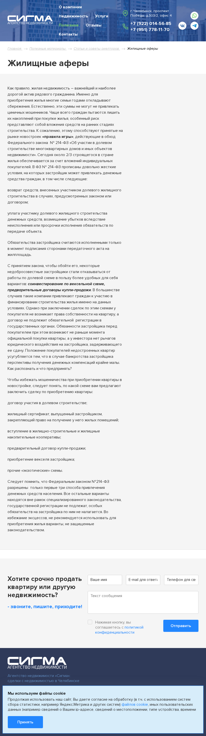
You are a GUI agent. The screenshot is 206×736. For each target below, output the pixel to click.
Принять (25, 722)
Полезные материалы (48, 48)
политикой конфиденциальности (119, 630)
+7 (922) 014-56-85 (150, 23)
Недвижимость (73, 16)
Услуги (101, 16)
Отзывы (93, 25)
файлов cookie (135, 704)
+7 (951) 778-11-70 (150, 29)
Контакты (68, 34)
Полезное (69, 25)
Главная (15, 48)
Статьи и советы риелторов (97, 48)
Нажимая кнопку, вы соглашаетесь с (119, 627)
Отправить (181, 625)
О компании (70, 7)
